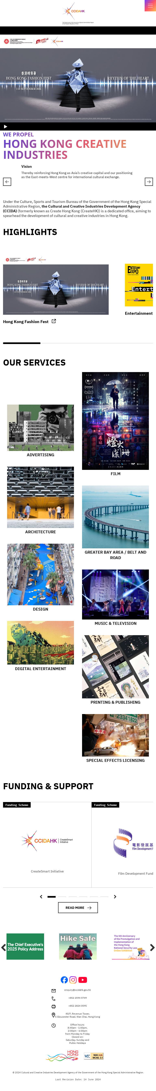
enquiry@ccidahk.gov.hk (77, 989)
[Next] (151, 947)
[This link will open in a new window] (78, 946)
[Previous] (7, 182)
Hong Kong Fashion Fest (26, 321)
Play (6, 126)
